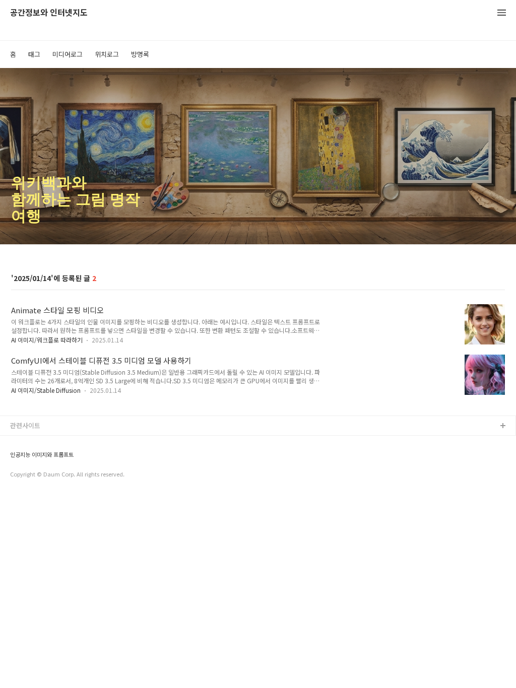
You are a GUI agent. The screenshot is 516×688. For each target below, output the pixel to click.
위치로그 (107, 54)
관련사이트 (25, 425)
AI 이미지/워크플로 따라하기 (47, 339)
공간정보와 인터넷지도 (49, 13)
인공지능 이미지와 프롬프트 (42, 454)
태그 (34, 54)
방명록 (140, 54)
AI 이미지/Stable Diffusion (46, 390)
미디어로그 (67, 54)
